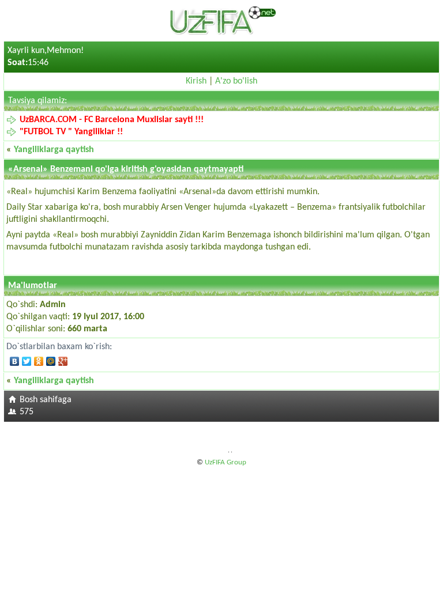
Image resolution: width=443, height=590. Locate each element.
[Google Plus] (63, 361)
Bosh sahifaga (46, 399)
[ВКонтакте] (15, 361)
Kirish (196, 81)
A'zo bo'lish (236, 81)
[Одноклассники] (39, 361)
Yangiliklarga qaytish (54, 149)
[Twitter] (27, 361)
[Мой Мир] (51, 361)
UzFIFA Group (225, 462)
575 (26, 412)
